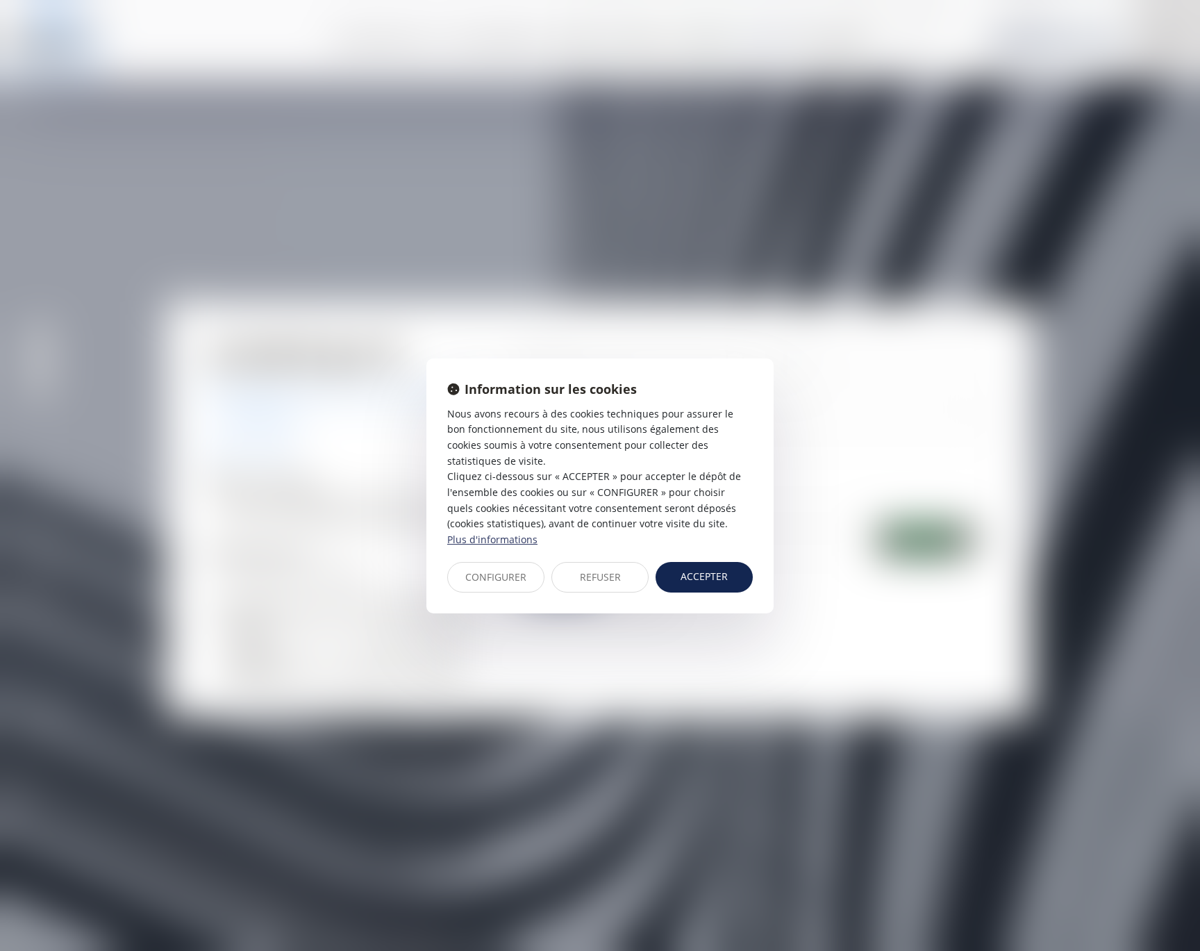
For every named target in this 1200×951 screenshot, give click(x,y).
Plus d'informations (492, 539)
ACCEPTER (704, 576)
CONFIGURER (495, 577)
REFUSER (600, 577)
